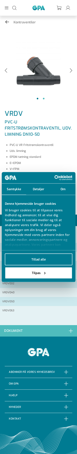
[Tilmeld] (59, 8)
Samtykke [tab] (14, 189)
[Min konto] (68, 8)
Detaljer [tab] (38, 189)
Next (71, 71)
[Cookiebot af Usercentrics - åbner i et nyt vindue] (54, 177)
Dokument (13, 331)
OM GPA (14, 383)
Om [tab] (63, 189)
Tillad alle (38, 259)
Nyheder (15, 407)
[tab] (38, 331)
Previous (6, 71)
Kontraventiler (25, 22)
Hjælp (13, 395)
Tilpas (36, 273)
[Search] (14, 8)
